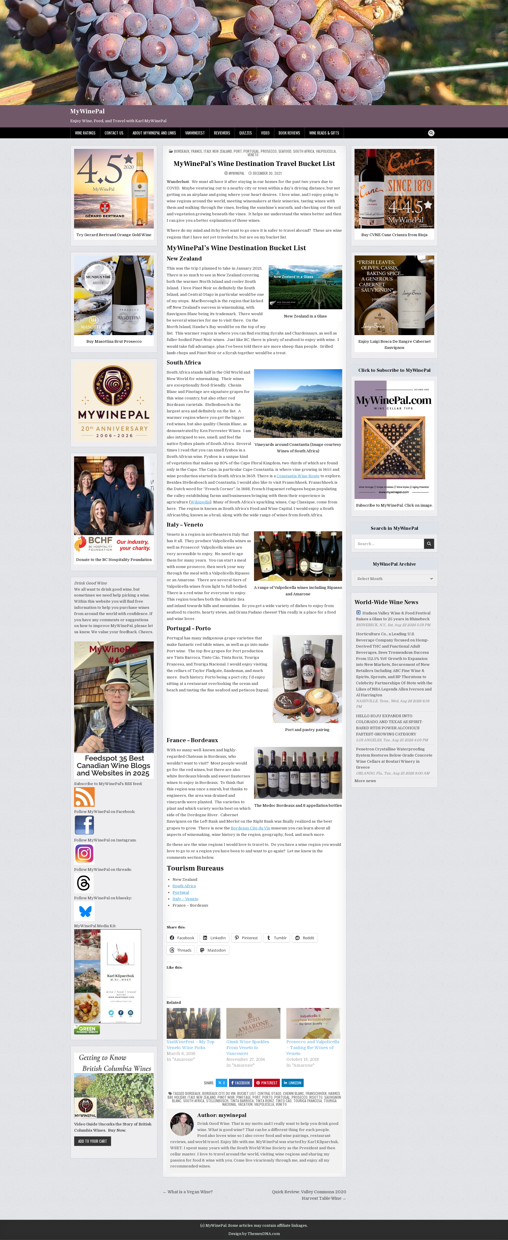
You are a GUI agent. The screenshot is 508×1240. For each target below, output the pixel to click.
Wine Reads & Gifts (324, 133)
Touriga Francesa (307, 1100)
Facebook (242, 1082)
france (196, 151)
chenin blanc (293, 1093)
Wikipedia (200, 502)
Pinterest (269, 1082)
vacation (245, 1104)
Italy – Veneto (185, 899)
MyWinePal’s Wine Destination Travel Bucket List (254, 163)
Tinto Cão (284, 1100)
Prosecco (300, 1097)
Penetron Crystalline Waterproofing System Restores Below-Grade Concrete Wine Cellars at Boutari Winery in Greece (394, 758)
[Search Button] (431, 133)
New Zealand (222, 151)
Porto (267, 1097)
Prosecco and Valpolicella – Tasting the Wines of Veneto (312, 1047)
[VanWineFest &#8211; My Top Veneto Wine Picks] (194, 1023)
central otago (269, 1093)
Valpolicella (326, 151)
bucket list (246, 1093)
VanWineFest (195, 133)
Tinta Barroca (242, 1100)
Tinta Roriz (264, 1100)
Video (265, 133)
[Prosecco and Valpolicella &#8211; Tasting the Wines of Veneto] (313, 1023)
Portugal (181, 892)
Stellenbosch (217, 1100)
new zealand (206, 1097)
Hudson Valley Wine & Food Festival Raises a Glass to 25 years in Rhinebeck (393, 616)
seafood (284, 151)
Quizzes (245, 133)
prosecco (269, 151)
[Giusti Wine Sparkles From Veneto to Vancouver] (253, 1023)
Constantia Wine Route (298, 476)
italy (207, 151)
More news (365, 781)
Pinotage (243, 1097)
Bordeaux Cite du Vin (250, 828)
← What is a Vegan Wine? (188, 1192)
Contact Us (114, 133)
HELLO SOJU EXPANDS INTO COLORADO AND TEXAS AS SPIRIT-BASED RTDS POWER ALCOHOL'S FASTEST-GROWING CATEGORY (389, 725)
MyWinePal (87, 111)
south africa (193, 1100)
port (238, 151)
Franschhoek (316, 1093)
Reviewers (222, 133)
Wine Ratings (85, 133)
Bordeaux (181, 151)
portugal (251, 151)
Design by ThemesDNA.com (254, 1234)
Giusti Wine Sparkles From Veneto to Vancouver (247, 1047)
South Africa (303, 151)
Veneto (253, 154)
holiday (180, 1097)
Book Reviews (289, 133)
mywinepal (237, 173)
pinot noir (226, 1097)
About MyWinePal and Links (154, 133)
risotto (315, 1097)
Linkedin (295, 1082)
